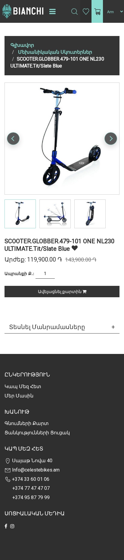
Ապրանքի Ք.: (19, 273)
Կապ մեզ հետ (23, 386)
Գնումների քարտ (27, 423)
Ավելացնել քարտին (60, 291)
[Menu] (52, 11)
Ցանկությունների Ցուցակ (37, 433)
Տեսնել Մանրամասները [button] (47, 327)
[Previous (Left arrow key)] (13, 138)
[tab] (62, 327)
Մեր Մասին (19, 396)
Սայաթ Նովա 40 (31, 460)
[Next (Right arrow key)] (110, 138)
